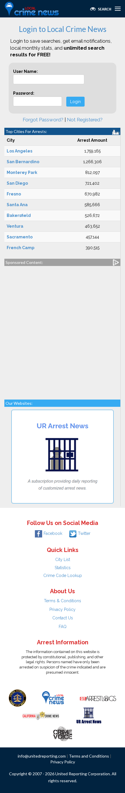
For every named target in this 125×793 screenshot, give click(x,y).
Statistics (63, 567)
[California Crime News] (40, 715)
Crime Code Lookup (62, 575)
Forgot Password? (43, 120)
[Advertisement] (62, 329)
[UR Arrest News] (89, 715)
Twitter (84, 533)
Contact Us (62, 618)
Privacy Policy (62, 609)
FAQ (63, 626)
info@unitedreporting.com (42, 756)
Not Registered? (85, 120)
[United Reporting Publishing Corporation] (17, 697)
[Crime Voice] (62, 732)
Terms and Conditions (89, 756)
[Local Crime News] (53, 697)
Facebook (53, 533)
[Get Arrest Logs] (98, 697)
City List (62, 559)
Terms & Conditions (62, 600)
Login (75, 101)
